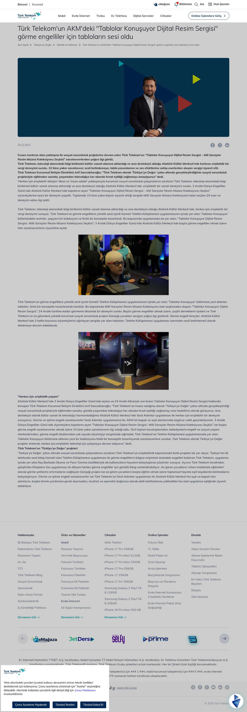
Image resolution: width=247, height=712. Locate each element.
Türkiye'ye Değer (43, 44)
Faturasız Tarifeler (73, 568)
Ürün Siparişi (156, 562)
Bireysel (22, 4)
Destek (196, 535)
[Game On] (192, 639)
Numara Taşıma (72, 549)
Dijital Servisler (143, 16)
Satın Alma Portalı (30, 594)
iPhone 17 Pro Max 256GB (122, 562)
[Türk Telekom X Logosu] (207, 687)
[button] (23, 639)
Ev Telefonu (119, 16)
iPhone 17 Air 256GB (119, 581)
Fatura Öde (155, 542)
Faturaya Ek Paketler (75, 581)
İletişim (196, 590)
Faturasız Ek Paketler (75, 588)
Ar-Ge (22, 562)
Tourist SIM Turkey (73, 594)
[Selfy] (118, 639)
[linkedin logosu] (220, 687)
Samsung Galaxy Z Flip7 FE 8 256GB (123, 601)
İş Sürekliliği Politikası (32, 607)
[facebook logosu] (200, 687)
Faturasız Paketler (73, 575)
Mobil (61, 16)
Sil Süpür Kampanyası (76, 607)
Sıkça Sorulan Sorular (205, 549)
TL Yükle (153, 549)
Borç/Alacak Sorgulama (164, 575)
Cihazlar (165, 16)
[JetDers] (81, 639)
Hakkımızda (26, 535)
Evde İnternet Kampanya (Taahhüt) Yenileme (164, 594)
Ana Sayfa (23, 44)
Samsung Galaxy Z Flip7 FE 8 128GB (123, 590)
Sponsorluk (25, 588)
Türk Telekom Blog (30, 575)
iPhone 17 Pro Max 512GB (122, 555)
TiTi (20, 568)
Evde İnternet (81, 16)
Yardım (196, 542)
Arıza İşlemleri (157, 568)
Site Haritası (199, 596)
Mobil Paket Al (157, 555)
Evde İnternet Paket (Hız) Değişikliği (164, 605)
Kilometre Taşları (29, 555)
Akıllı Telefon (113, 542)
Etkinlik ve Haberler (67, 44)
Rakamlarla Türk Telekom (35, 549)
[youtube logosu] (213, 687)
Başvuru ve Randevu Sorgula (162, 584)
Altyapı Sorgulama (204, 573)
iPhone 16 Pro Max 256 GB (123, 610)
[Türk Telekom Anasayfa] (29, 16)
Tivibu (100, 16)
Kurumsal (37, 4)
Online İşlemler (158, 535)
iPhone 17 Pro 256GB (119, 549)
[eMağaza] (44, 639)
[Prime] (155, 639)
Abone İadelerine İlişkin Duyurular (206, 558)
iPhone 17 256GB (116, 575)
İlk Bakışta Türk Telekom (34, 542)
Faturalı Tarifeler (72, 562)
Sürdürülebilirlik (28, 601)
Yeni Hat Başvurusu (74, 555)
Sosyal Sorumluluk (30, 581)
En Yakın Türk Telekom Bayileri (206, 581)
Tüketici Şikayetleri (204, 566)
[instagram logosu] (193, 687)
